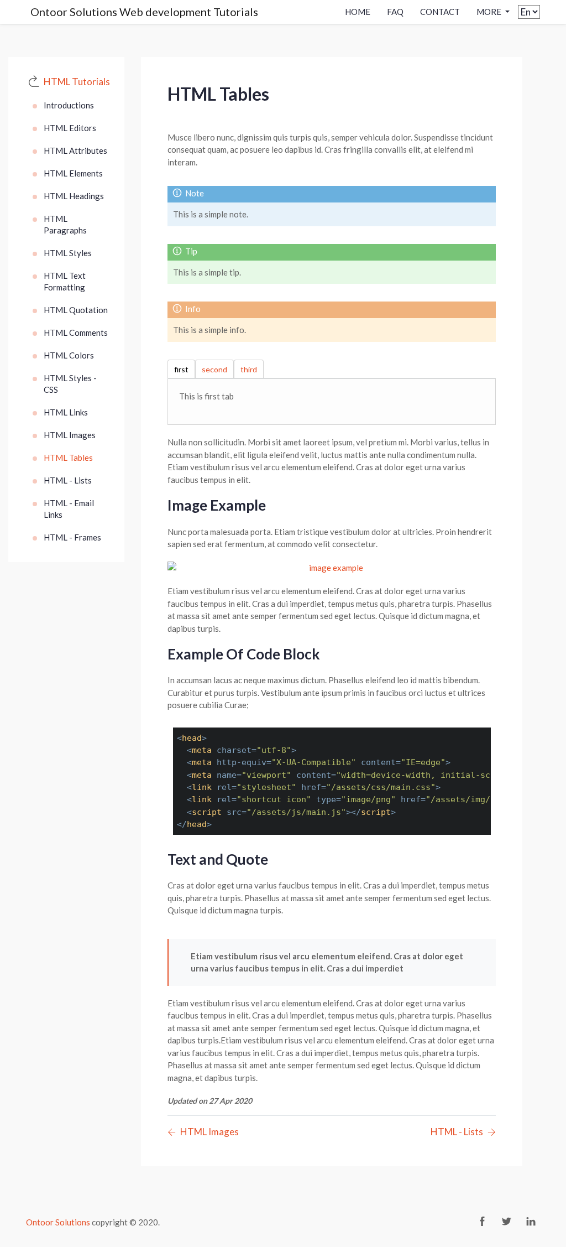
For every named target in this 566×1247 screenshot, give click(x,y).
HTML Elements (73, 173)
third (248, 369)
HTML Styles (68, 253)
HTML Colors (69, 355)
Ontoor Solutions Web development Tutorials (144, 11)
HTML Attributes (75, 150)
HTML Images (70, 435)
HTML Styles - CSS (70, 383)
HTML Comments (76, 332)
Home (357, 12)
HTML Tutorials (77, 81)
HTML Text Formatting (65, 281)
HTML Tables (68, 458)
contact (440, 12)
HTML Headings (74, 196)
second (214, 369)
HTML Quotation (76, 310)
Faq (395, 12)
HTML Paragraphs (65, 224)
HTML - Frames (72, 537)
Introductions (69, 105)
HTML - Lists (68, 480)
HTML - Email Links (69, 508)
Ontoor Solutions (58, 1222)
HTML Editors (70, 128)
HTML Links (66, 412)
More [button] (489, 12)
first (181, 369)
